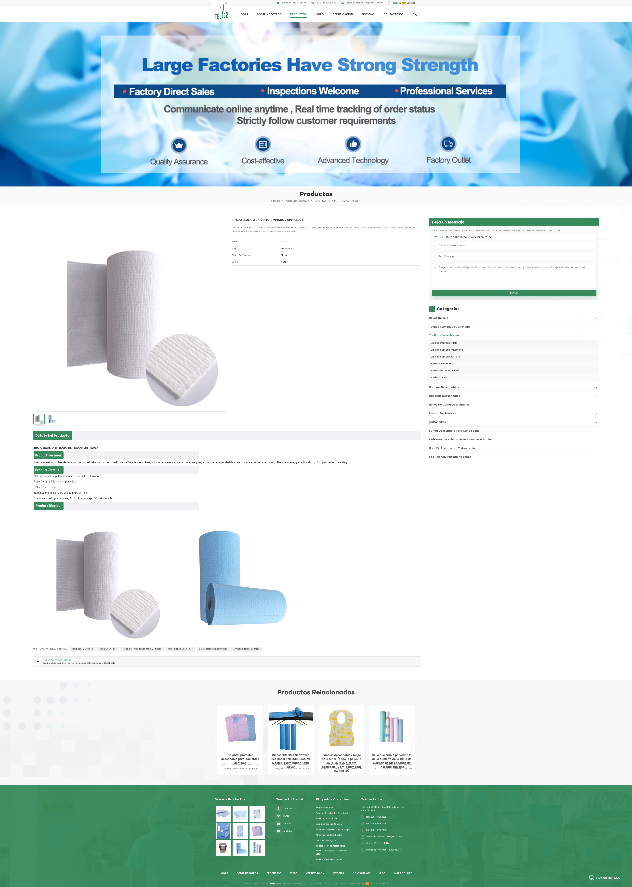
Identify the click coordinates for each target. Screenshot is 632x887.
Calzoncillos (437, 422)
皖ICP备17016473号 (379, 883)
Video (320, 14)
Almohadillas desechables (329, 835)
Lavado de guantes (442, 413)
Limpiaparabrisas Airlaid (444, 343)
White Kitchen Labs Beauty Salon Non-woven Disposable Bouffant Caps (341, 757)
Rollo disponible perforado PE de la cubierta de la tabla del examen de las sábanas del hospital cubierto (291, 757)
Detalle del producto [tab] (52, 435)
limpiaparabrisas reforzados (213, 649)
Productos (298, 14)
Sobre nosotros (269, 14)
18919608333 (299, 2)
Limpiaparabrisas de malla (445, 357)
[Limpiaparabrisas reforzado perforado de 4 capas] (223, 848)
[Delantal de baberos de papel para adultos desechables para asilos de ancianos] (240, 831)
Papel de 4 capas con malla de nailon (142, 649)
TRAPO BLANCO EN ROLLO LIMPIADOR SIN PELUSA (468, 237)
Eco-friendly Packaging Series (450, 457)
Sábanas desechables (444, 396)
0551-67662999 (379, 830)
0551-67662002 (328, 2)
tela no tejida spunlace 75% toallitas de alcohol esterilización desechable (392, 757)
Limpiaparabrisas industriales (447, 350)
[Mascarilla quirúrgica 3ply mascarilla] (240, 814)
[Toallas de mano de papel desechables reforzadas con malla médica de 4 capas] (257, 814)
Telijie (386, 843)
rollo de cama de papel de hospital (334, 829)
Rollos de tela (438, 318)
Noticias (368, 14)
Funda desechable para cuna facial (454, 431)
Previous (212, 740)
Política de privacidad (327, 883)
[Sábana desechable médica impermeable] (223, 814)
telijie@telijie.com (374, 2)
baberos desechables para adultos (333, 813)
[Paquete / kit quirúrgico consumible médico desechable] (223, 831)
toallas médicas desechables (330, 846)
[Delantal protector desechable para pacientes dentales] (257, 831)
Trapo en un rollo (108, 649)
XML (311, 883)
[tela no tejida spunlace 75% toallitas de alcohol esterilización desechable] (392, 728)
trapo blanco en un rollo (180, 649)
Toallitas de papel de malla (445, 370)
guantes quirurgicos (326, 840)
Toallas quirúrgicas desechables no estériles (333, 852)
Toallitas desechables (296, 201)
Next (419, 740)
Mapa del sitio (403, 873)
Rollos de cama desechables (449, 405)
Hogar (243, 14)
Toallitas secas (439, 377)
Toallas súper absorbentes (329, 859)
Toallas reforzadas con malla (449, 327)
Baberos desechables (444, 387)
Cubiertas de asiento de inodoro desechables (460, 439)
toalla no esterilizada (326, 818)
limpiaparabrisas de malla (247, 649)
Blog (382, 873)
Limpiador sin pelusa (82, 649)
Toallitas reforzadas (441, 364)
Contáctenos (393, 14)
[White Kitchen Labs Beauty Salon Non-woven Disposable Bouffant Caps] (341, 728)
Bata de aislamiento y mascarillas (452, 448)
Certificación (343, 14)
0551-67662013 (378, 823)
